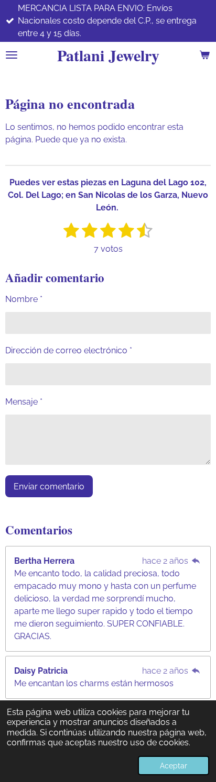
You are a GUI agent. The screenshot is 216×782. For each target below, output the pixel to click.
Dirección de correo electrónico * (68, 350)
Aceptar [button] (173, 765)
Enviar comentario (49, 486)
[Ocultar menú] (11, 55)
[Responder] (196, 561)
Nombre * (23, 299)
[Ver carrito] (204, 55)
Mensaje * (23, 402)
